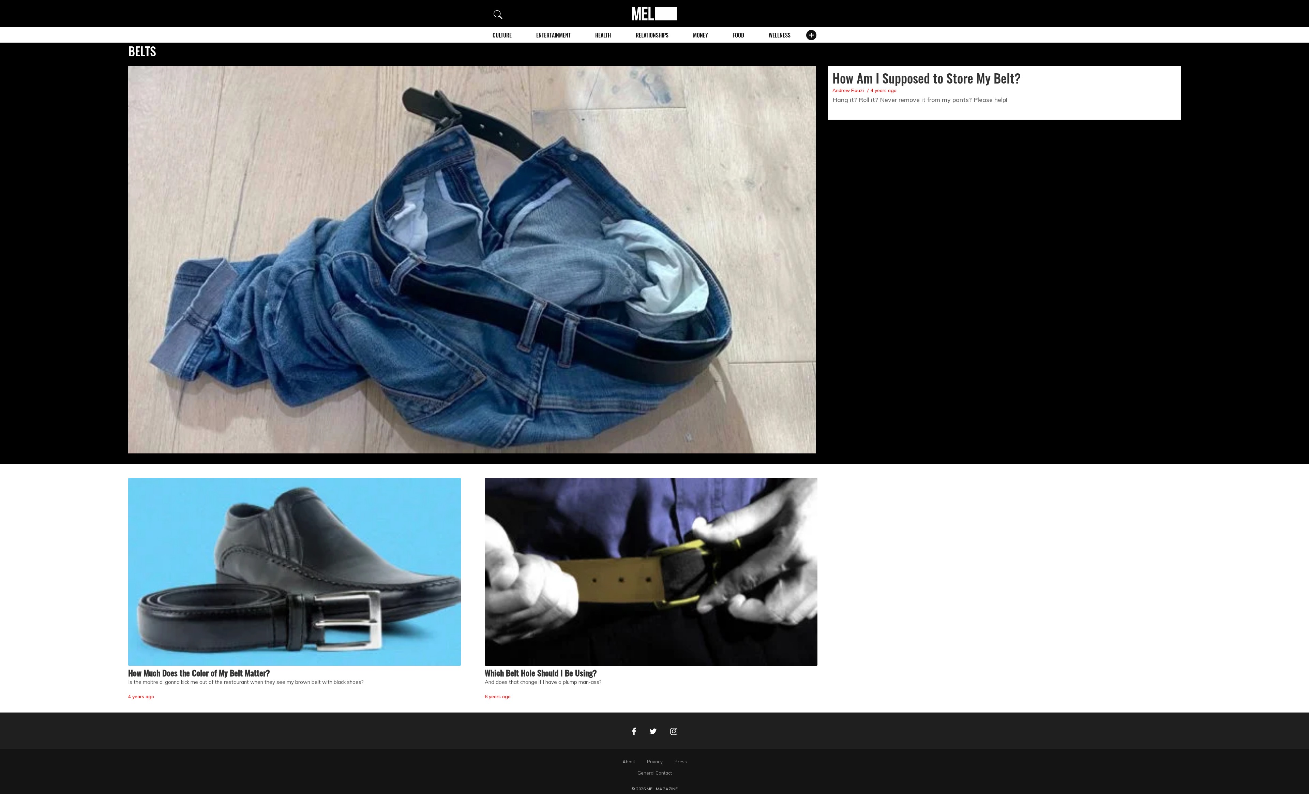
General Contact (654, 773)
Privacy (655, 761)
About (628, 761)
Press (681, 761)
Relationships (652, 35)
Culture (502, 35)
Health (603, 35)
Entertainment (553, 35)
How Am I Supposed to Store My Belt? (926, 77)
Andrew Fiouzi (848, 90)
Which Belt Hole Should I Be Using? (541, 672)
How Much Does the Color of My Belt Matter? (199, 672)
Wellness (780, 35)
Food (738, 35)
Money (700, 35)
